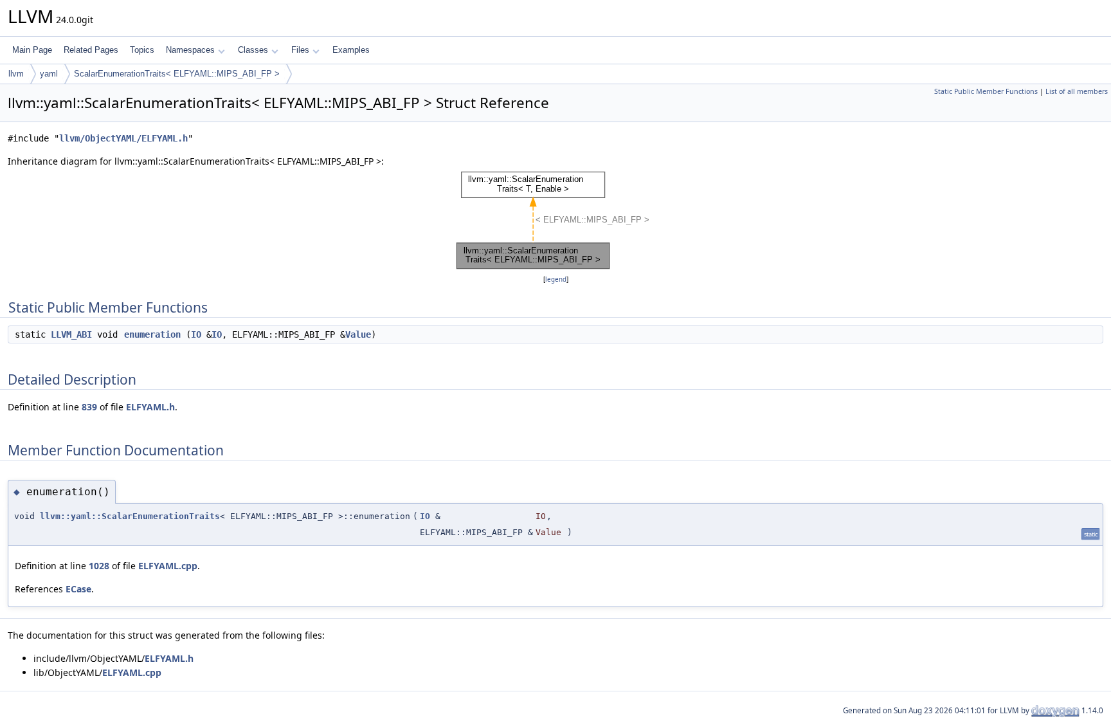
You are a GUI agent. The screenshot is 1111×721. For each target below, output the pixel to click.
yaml (49, 73)
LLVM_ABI (71, 334)
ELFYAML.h (150, 407)
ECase (78, 589)
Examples (351, 50)
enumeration (152, 334)
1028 (99, 566)
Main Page (32, 50)
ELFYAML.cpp (167, 566)
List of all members (1076, 91)
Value (358, 334)
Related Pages (91, 50)
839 (89, 407)
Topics (142, 50)
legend (555, 279)
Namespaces (190, 50)
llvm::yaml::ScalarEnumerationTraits (130, 516)
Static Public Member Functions (986, 91)
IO (196, 334)
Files (300, 50)
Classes (253, 50)
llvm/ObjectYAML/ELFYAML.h (123, 138)
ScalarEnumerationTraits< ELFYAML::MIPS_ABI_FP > (177, 73)
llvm (16, 73)
